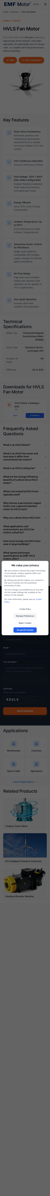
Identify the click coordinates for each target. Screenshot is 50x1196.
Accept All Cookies (25, 630)
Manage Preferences (25, 616)
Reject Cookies (25, 623)
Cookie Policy (25, 609)
